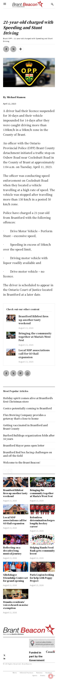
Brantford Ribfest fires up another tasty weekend (33, 320)
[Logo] (27, 4)
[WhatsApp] (27, 373)
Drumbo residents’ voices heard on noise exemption (15, 605)
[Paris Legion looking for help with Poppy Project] (42, 567)
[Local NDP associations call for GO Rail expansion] (10, 352)
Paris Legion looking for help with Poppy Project (42, 577)
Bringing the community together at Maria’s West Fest (35, 337)
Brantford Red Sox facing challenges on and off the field (27, 453)
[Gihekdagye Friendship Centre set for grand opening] (15, 567)
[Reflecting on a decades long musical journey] (15, 539)
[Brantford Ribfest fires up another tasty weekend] (10, 318)
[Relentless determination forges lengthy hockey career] (42, 509)
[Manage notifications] (50, 676)
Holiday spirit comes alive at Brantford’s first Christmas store (28, 399)
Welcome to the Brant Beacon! (21, 462)
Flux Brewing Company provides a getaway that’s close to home (24, 416)
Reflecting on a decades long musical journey (12, 550)
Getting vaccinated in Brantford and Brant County (25, 426)
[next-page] (10, 471)
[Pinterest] (20, 373)
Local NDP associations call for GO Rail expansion (34, 353)
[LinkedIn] (4, 658)
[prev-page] (5, 471)
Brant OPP (7, 38)
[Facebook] (6, 49)
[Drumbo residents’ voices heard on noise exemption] (15, 594)
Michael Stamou (16, 97)
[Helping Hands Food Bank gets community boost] (42, 539)
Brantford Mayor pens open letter (23, 445)
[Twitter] (13, 49)
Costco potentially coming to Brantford (27, 408)
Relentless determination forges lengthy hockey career (42, 522)
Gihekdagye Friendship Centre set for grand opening (15, 577)
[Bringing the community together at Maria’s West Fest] (10, 335)
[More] (20, 49)
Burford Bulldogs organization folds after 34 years (29, 437)
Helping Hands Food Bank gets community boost (42, 550)
